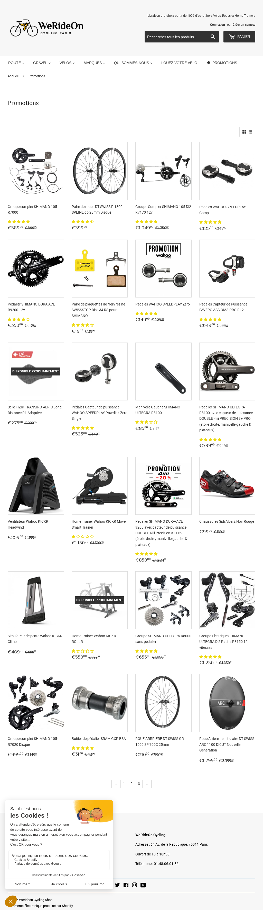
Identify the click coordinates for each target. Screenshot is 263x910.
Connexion (217, 25)
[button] (19, 222)
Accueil (13, 76)
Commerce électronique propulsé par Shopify (40, 906)
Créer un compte (244, 25)
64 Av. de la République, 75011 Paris (179, 844)
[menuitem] (16, 62)
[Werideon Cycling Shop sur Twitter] (117, 886)
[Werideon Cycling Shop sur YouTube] (143, 886)
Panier (243, 36)
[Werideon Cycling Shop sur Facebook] (126, 886)
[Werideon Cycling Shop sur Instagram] (134, 886)
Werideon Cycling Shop (35, 900)
